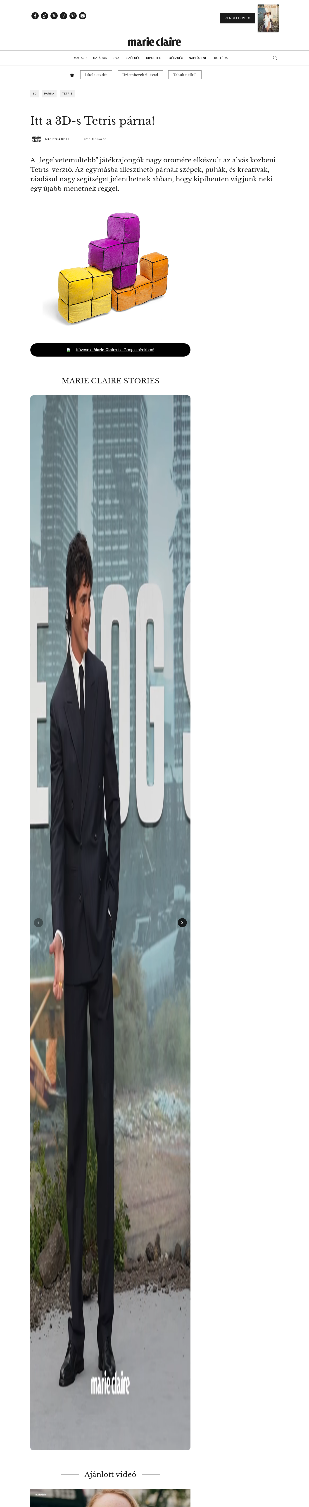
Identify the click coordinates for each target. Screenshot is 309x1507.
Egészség (175, 58)
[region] (110, 922)
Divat (116, 58)
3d (34, 93)
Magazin (81, 58)
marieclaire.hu (58, 139)
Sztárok (100, 58)
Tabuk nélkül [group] (185, 75)
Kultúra (221, 58)
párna (49, 93)
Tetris (67, 93)
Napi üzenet (199, 58)
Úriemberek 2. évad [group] (140, 75)
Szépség (133, 58)
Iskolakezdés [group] (96, 75)
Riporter (154, 58)
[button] (110, 922)
